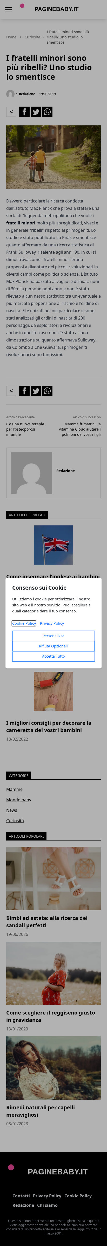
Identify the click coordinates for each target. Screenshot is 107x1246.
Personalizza (53, 635)
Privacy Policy (52, 623)
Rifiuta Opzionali (53, 646)
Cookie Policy (24, 623)
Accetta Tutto (53, 656)
